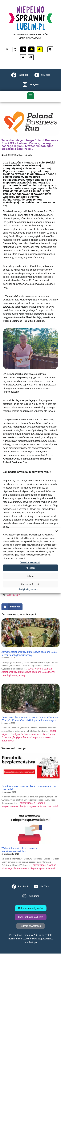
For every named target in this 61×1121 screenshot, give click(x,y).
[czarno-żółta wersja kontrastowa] (40, 49)
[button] (56, 531)
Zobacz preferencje (30, 584)
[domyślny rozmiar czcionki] (23, 57)
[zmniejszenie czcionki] (50, 49)
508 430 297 (13, 595)
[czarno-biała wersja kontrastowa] (23, 49)
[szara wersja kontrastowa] (15, 50)
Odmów (30, 576)
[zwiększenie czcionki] (31, 57)
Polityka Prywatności (29, 589)
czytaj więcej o (28, 671)
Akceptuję (30, 568)
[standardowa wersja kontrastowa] (7, 50)
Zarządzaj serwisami (30, 562)
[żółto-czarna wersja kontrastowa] (31, 49)
